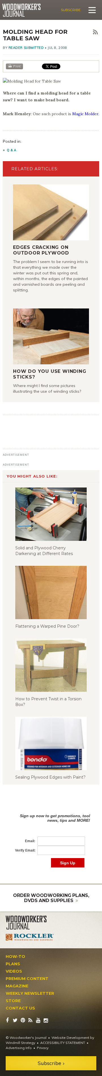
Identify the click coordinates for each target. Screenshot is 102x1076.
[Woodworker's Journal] (30, 923)
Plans (13, 963)
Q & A (11, 150)
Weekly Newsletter (30, 993)
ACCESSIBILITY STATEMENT (62, 1043)
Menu (92, 10)
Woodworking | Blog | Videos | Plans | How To (21, 10)
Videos (14, 971)
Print (17, 66)
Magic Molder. (85, 113)
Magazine (17, 986)
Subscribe (71, 10)
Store (13, 1000)
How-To (15, 956)
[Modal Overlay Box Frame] (51, 834)
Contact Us (20, 1008)
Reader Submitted (26, 48)
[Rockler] (30, 937)
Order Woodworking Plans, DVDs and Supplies (51, 898)
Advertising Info (19, 1048)
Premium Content (27, 978)
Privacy (42, 1048)
